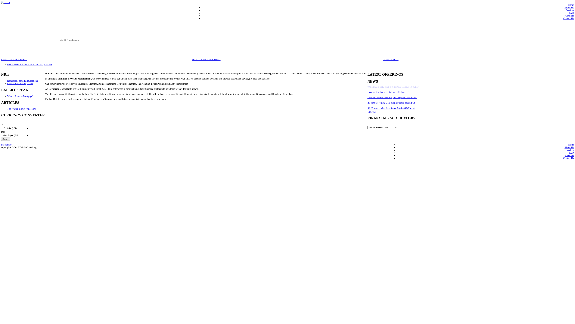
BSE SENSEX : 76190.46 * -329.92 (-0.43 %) (29, 64)
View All (371, 112)
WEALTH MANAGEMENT (206, 59)
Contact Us (568, 18)
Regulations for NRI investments (22, 81)
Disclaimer (6, 144)
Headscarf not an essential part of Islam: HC (388, 89)
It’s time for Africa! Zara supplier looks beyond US (391, 100)
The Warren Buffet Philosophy (21, 109)
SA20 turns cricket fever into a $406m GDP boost (391, 105)
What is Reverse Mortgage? (20, 96)
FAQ (571, 13)
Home (571, 5)
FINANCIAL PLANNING (14, 59)
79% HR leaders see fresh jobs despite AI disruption (392, 95)
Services (570, 10)
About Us (569, 7)
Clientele (569, 15)
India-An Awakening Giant (20, 83)
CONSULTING (390, 59)
